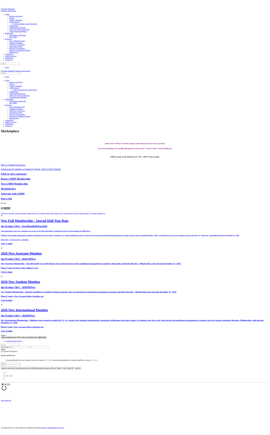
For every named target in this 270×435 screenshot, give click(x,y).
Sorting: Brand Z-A (98, 213)
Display (3, 335)
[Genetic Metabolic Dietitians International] (10, 11)
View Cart (6, 384)
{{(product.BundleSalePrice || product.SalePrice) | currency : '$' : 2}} (74, 360)
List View (11, 213)
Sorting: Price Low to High (35, 213)
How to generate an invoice (13, 165)
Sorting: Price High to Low (54, 213)
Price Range (5, 347)
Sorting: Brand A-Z (85, 213)
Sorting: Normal (20, 213)
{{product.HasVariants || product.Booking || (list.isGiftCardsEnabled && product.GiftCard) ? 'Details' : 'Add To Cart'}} (36, 368)
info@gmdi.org (6, 400)
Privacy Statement (48, 428)
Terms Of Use (59, 428)
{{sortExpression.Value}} (13, 341)
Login (7, 67)
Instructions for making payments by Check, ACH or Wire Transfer (31, 169)
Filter (3, 349)
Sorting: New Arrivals (71, 213)
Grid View (4, 213)
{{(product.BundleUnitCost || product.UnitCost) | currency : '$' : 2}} (28, 360)
